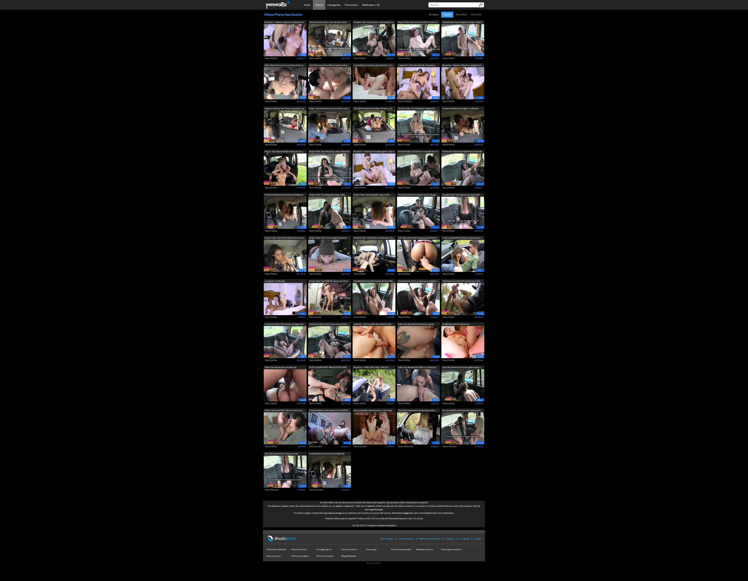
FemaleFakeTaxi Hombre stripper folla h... (462, 22)
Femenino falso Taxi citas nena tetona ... (328, 324)
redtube (479, 58)
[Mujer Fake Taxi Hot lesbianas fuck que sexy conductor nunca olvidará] (285, 255)
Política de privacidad (429, 538)
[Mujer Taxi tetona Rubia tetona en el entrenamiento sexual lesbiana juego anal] (285, 169)
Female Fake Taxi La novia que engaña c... (418, 281)
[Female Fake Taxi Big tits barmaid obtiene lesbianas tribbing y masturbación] (462, 212)
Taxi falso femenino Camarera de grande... (281, 454)
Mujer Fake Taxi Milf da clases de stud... (329, 281)
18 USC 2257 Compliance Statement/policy (374, 525)
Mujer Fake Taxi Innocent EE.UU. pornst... (418, 22)
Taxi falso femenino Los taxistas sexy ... (417, 410)
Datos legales (387, 538)
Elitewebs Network (276, 549)
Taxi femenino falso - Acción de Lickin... (328, 22)
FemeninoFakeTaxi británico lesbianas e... (284, 195)
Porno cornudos (324, 556)
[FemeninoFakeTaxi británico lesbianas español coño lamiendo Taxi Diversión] (285, 212)
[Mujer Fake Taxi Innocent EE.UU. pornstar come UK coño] (418, 39)
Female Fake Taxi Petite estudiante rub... (374, 237)
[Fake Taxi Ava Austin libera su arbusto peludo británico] (418, 385)
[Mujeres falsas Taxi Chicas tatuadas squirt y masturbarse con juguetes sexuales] (285, 126)
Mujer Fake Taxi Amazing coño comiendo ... (329, 151)
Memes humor (299, 549)
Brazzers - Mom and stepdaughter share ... (374, 151)
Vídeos (319, 4)
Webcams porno (424, 549)
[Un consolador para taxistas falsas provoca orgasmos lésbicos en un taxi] (462, 428)
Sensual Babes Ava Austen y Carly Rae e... (373, 410)
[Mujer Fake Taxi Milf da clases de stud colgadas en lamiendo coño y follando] (329, 298)
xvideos (479, 273)
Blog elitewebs (348, 556)
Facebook (464, 538)
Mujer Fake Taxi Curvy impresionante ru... (328, 238)
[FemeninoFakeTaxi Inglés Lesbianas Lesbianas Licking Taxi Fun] (462, 126)
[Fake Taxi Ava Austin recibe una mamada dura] (285, 385)
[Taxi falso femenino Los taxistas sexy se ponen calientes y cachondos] (418, 428)
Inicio (307, 4)
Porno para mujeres (451, 549)
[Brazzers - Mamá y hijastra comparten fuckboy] (285, 39)
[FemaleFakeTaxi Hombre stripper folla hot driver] (462, 39)
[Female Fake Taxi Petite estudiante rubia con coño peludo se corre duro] (374, 255)
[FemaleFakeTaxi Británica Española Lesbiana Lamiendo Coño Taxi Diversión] (329, 471)
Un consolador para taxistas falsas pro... (462, 410)
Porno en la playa (300, 556)
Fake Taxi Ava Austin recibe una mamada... (280, 367)
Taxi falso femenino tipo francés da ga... (417, 194)
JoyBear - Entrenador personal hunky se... (372, 324)
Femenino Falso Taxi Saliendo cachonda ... (462, 151)
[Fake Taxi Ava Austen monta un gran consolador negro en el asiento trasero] (418, 341)
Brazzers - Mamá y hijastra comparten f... (285, 22)
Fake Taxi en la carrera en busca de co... (284, 65)
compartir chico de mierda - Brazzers (416, 65)
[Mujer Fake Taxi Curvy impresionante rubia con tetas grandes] (329, 255)
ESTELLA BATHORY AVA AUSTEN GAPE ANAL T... (328, 367)
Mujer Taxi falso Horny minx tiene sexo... (329, 108)
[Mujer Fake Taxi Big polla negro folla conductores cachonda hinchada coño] (329, 212)
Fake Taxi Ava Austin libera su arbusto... (417, 367)
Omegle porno (324, 549)
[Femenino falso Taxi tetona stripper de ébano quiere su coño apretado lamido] (285, 341)
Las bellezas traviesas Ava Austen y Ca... (373, 65)
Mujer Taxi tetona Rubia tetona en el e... (284, 151)
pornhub (345, 58)
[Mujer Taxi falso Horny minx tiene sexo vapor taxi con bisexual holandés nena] (329, 126)
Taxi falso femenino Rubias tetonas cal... (373, 108)
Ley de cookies (406, 538)
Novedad (461, 14)
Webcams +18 (371, 4)
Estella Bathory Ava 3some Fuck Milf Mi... (329, 410)
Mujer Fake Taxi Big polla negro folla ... (328, 194)
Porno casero (273, 556)
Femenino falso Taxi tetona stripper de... (284, 324)
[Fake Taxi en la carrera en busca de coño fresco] (285, 83)
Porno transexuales (401, 549)
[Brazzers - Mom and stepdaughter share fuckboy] (374, 169)
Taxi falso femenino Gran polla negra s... (462, 367)
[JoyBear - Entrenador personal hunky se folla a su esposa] (374, 341)
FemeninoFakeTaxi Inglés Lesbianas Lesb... (460, 108)
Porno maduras (349, 549)
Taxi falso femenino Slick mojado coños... (329, 65)
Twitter (478, 538)
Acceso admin (374, 563)
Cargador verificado (275, 281)
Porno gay (371, 549)
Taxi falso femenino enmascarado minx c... (417, 238)
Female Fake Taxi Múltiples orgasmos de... (416, 108)
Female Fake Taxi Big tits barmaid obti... (461, 194)
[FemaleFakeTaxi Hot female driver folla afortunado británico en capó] (374, 298)
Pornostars (351, 4)
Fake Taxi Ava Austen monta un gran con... (416, 324)
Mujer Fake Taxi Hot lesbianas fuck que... (285, 237)
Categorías (334, 4)
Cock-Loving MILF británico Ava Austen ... (462, 237)
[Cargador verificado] (285, 298)
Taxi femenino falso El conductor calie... (461, 281)
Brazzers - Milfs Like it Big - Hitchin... (372, 367)
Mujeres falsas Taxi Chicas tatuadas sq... (285, 108)
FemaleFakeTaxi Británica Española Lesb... (327, 454)
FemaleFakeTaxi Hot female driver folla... (374, 281)
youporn (301, 58)
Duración (476, 14)
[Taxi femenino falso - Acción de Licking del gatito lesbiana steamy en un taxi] (329, 39)
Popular (447, 14)
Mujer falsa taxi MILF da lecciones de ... (284, 410)
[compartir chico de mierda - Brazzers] (418, 83)
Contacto (450, 538)
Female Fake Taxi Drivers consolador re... (374, 22)
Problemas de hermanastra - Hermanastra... (456, 324)
